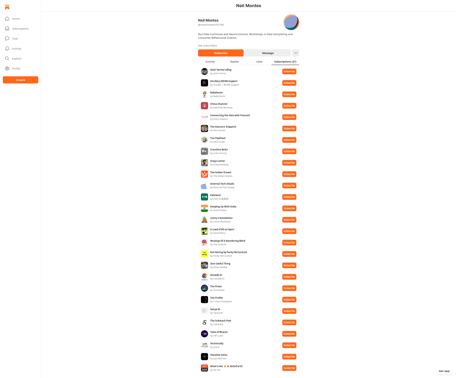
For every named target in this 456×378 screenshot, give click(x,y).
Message (268, 53)
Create (20, 80)
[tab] (210, 61)
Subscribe (220, 53)
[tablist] (248, 61)
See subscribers (207, 45)
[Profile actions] (295, 52)
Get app (444, 371)
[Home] (7, 7)
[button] (20, 18)
